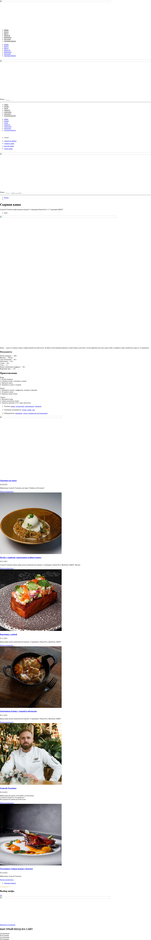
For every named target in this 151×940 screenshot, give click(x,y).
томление (38, 406)
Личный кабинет (10, 41)
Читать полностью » (7, 491)
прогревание (29, 406)
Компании (7, 37)
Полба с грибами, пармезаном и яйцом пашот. (21, 557)
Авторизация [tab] (4, 933)
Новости (7, 35)
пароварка (18, 413)
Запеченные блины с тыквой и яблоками (18, 711)
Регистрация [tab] (4, 935)
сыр (33, 410)
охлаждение (20, 406)
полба (29, 410)
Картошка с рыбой (8, 634)
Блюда (6, 32)
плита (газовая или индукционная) (35, 413)
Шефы (6, 30)
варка (13, 406)
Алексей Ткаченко (8, 788)
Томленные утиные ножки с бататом (16, 869)
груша (24, 410)
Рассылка (7, 39)
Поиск (2, 99)
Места (6, 34)
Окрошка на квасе (8, 480)
